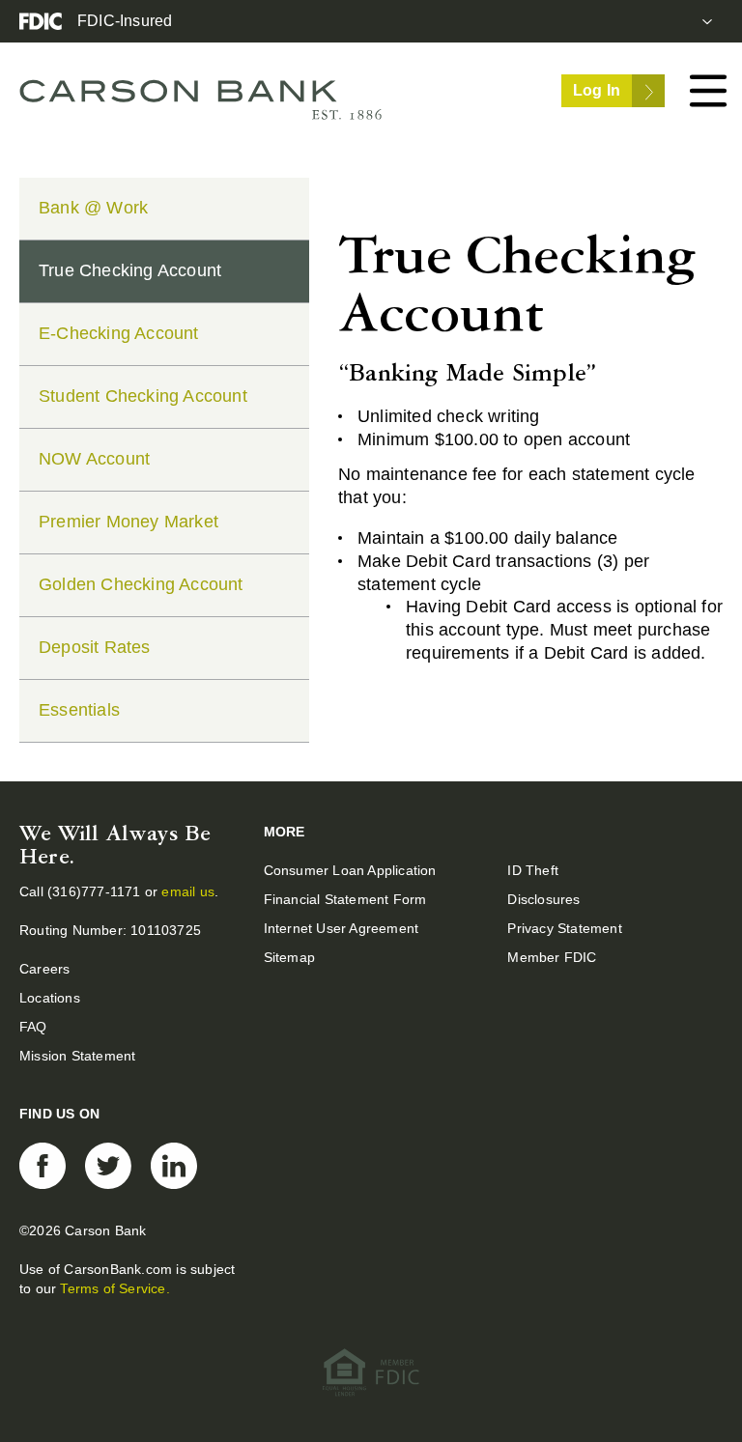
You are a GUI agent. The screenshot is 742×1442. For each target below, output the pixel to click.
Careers (44, 968)
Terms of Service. (114, 1288)
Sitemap (289, 957)
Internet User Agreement (341, 928)
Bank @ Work (93, 207)
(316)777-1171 (96, 891)
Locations (49, 997)
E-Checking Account (119, 333)
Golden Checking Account (141, 584)
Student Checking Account (143, 396)
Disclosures (543, 899)
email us (187, 891)
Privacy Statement (564, 928)
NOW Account (94, 458)
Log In (596, 90)
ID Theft (532, 870)
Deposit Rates (95, 647)
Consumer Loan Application (350, 870)
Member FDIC (551, 957)
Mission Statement (77, 1055)
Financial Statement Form (345, 899)
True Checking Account (130, 270)
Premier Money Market (128, 521)
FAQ (33, 1026)
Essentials (79, 710)
